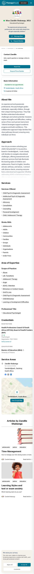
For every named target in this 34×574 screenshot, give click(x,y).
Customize (17, 569)
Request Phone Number (17, 71)
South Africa (3, 48)
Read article (27, 459)
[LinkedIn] (11, 374)
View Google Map (17, 400)
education (23, 447)
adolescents (6, 447)
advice (15, 447)
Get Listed (23, 3)
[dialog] (17, 561)
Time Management (11, 451)
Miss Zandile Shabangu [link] (19, 48)
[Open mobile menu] (31, 3)
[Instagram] (8, 374)
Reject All (10, 565)
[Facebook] (5, 374)
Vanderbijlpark (10, 88)
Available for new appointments (14, 84)
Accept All (24, 565)
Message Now (18, 36)
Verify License (5, 341)
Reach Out (17, 66)
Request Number (18, 41)
